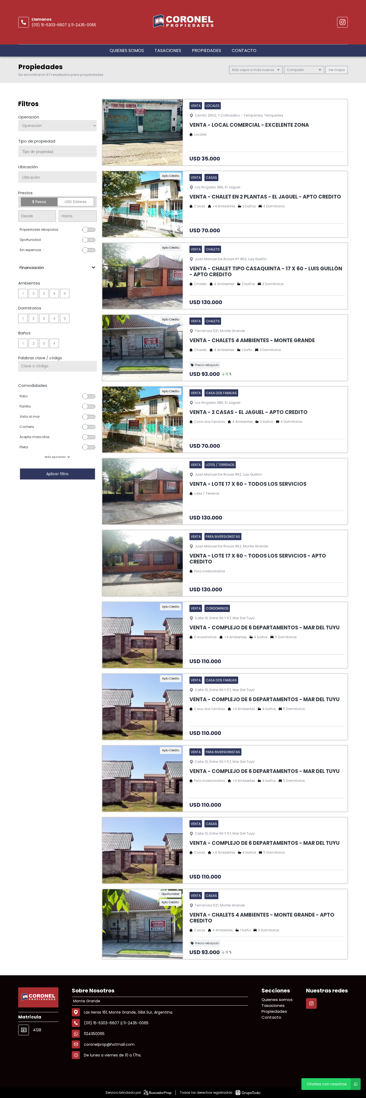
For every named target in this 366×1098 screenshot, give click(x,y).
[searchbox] (59, 151)
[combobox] (57, 151)
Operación (28, 117)
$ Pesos (39, 201)
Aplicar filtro (57, 473)
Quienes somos (127, 50)
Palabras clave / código (40, 358)
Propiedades (206, 50)
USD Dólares (76, 201)
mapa (339, 70)
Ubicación (28, 167)
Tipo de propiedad (36, 141)
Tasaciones (168, 50)
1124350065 (94, 1033)
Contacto (244, 50)
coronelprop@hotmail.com (109, 1044)
